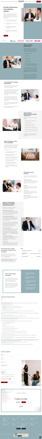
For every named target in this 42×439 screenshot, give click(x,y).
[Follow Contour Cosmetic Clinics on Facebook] (18, 426)
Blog (13, 1)
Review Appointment (31, 256)
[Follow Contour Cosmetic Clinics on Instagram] (19, 426)
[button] (40, 437)
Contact (29, 1)
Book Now (6, 35)
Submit (4, 382)
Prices (5, 1)
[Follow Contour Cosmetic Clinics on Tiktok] (23, 426)
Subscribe (26, 1)
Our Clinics (21, 416)
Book (38, 1)
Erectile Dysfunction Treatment (31, 253)
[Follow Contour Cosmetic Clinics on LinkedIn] (22, 426)
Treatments (2, 1)
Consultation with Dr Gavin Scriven (31, 250)
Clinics (8, 1)
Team (11, 1)
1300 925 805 (21, 406)
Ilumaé (16, 1)
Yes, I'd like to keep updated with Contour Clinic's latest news (8, 376)
